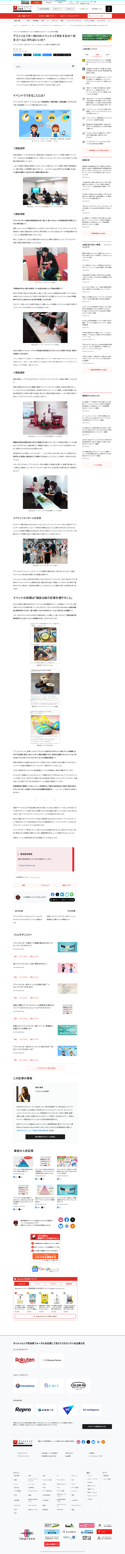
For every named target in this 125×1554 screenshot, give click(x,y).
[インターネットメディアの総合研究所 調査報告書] (104, 1526)
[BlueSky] (60, 1226)
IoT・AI (81, 1)
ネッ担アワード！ (57, 9)
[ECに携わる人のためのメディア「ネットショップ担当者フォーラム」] (104, 1532)
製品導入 (60, 2)
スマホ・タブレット (33, 1491)
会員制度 (31, 1487)
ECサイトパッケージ (62, 1505)
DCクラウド (87, 1)
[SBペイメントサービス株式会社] (52, 1360)
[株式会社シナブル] (91, 1410)
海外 (28, 21)
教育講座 (82, 3)
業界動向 (45, 1509)
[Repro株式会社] (23, 1410)
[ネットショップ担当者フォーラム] (22, 1445)
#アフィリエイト (35, 877)
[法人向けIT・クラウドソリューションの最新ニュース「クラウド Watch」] (52, 1532)
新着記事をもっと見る (98, 233)
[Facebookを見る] (83, 1442)
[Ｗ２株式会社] (68, 1410)
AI (48, 21)
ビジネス (53, 1284)
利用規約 (91, 1453)
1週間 (97, 55)
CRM (44, 1487)
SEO (73, 1480)
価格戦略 (16, 1500)
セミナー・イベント (92, 1479)
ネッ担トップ (16, 25)
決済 (15, 1509)
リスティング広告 (89, 21)
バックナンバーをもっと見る (46, 1068)
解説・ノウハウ (91, 1485)
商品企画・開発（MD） (61, 1500)
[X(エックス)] (72, 1219)
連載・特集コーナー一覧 (27, 25)
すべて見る (98, 465)
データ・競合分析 (47, 1491)
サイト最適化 (17, 1491)
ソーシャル (31, 1484)
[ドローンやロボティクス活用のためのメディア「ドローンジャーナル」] (86, 1538)
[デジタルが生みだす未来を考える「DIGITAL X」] (69, 1538)
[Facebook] (66, 1219)
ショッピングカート (76, 1505)
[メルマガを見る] (78, 1442)
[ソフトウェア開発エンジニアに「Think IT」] (69, 1526)
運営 (73, 1495)
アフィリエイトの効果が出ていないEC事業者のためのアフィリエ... (52, 25)
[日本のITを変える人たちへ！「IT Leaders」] (69, 1532)
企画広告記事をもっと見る (98, 370)
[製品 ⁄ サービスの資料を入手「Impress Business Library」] (52, 1538)
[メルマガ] (60, 1219)
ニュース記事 (107, 1479)
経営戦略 (69, 1284)
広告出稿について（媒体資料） (50, 1453)
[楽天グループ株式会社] (25, 1360)
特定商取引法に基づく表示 (49, 1456)
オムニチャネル (33, 1505)
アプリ (73, 1484)
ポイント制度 (60, 1491)
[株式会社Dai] (52, 1386)
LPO (58, 1487)
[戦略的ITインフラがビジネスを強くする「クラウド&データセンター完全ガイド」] (52, 1526)
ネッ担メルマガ (70, 9)
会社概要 (68, 1456)
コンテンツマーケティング (74, 21)
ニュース (90, 1475)
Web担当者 (48, 2)
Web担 (47, 1225)
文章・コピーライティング (61, 1495)
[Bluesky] (93, 1442)
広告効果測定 (46, 1495)
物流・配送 (46, 1500)
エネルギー (72, 3)
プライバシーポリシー (24, 1456)
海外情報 (35, 21)
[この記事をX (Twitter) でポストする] (57, 894)
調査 (73, 1509)
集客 (62, 21)
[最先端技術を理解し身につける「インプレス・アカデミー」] (104, 1538)
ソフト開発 (76, 1)
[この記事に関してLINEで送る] (71, 894)
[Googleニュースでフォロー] (98, 1442)
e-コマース (21, 1284)
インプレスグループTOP (95, 1456)
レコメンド (74, 1491)
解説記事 (106, 1475)
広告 (44, 1484)
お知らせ (90, 1482)
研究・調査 (93, 1)
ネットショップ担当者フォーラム (22, 9)
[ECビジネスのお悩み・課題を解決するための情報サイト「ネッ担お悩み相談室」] (52, 1545)
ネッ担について (84, 9)
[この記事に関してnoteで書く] (67, 894)
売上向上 (16, 1487)
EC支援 (87, 3)
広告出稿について (97, 9)
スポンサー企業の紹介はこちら (97, 1426)
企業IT (71, 1)
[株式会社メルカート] (46, 1410)
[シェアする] (52, 894)
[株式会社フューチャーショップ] (25, 1386)
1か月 (107, 55)
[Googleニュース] (66, 1226)
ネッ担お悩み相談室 (43, 9)
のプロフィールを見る (45, 1137)
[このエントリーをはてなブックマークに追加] (62, 894)
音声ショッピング (61, 1484)
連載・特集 (17, 21)
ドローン (77, 3)
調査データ (91, 1489)
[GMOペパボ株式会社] (78, 1386)
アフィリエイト (101, 21)
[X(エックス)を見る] (88, 1442)
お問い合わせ (69, 1453)
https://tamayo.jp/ (27, 865)
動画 (30, 1495)
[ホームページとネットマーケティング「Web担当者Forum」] (86, 1526)
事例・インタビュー (93, 1492)
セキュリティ (17, 1505)
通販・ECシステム (33, 1509)
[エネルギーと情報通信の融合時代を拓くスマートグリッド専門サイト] (86, 1532)
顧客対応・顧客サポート (33, 1500)
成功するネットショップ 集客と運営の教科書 (32, 1130)
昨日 (87, 55)
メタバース (55, 21)
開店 (44, 1505)
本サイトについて (22, 1453)
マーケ (37, 1284)
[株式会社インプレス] (27, 1534)
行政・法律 (60, 1509)
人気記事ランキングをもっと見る (99, 150)
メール (16, 1484)
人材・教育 (74, 1500)
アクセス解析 (75, 1487)
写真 (15, 1495)
